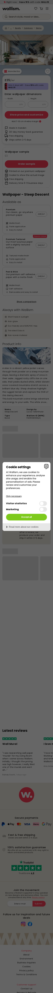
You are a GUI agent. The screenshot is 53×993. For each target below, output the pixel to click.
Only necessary (14, 496)
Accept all (26, 517)
